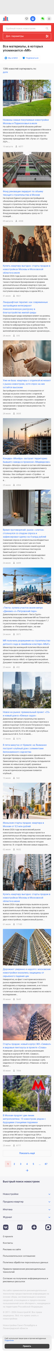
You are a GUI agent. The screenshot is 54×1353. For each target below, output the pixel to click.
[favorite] (26, 18)
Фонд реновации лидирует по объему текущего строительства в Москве (23, 193)
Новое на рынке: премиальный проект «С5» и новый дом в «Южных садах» (26, 714)
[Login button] (32, 18)
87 (46, 1164)
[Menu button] (42, 18)
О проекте (8, 1236)
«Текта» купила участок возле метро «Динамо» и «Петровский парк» (23, 609)
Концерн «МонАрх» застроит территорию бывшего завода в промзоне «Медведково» (26, 460)
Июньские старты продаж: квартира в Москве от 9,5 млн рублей (23, 824)
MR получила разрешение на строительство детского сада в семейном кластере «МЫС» (26, 642)
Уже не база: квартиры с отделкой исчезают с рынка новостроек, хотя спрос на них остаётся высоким (27, 384)
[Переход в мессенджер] (48, 1226)
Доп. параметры (15, 36)
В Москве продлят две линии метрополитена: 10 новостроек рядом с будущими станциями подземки (24, 1119)
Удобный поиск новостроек (21, 28)
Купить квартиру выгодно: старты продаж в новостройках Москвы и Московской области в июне (26, 898)
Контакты (8, 1243)
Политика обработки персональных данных (25, 1262)
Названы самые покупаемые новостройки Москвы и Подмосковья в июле (26, 122)
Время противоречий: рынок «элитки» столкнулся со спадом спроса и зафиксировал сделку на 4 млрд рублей (24, 533)
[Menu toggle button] (49, 18)
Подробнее (9, 1340)
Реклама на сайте (12, 1249)
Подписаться (32, 58)
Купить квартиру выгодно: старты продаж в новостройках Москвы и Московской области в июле (26, 269)
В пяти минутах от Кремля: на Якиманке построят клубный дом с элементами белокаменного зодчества (25, 748)
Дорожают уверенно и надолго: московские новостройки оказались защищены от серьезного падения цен (27, 973)
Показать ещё (27, 1153)
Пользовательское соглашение (19, 1256)
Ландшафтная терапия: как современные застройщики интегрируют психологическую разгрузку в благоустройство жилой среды (25, 307)
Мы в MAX (13, 58)
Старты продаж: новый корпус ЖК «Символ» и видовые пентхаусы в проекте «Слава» (27, 1046)
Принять (27, 1346)
